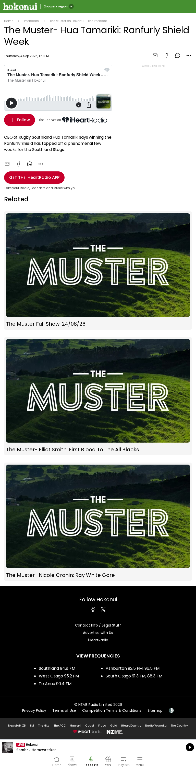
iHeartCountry (131, 725)
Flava (102, 725)
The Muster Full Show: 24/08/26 (98, 270)
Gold (113, 725)
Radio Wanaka (156, 725)
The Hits (44, 725)
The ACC (60, 725)
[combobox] (189, 55)
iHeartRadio (98, 640)
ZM (32, 725)
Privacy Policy (34, 710)
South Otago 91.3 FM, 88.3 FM (134, 676)
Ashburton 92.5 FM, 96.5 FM (133, 668)
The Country (179, 725)
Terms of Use (64, 710)
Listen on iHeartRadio (98, 747)
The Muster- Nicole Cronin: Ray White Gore (98, 522)
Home (8, 21)
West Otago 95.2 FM (59, 676)
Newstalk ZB (17, 725)
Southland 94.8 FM (57, 668)
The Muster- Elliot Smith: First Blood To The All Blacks (98, 396)
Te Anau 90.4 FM (55, 684)
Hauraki (75, 725)
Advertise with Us (98, 632)
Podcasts (31, 21)
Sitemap (155, 710)
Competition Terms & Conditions (111, 710)
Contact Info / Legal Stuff (98, 625)
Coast (89, 725)
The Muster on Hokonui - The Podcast (78, 21)
